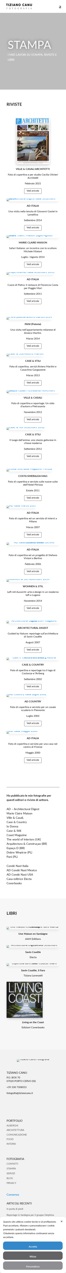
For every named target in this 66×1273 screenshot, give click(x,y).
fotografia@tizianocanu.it (20, 1093)
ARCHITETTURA (15, 1130)
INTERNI (11, 1144)
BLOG (10, 1178)
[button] (60, 8)
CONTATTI (12, 1164)
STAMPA (11, 1169)
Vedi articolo (33, 191)
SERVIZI (11, 1173)
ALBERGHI (12, 1125)
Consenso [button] (13, 1194)
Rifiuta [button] (33, 1256)
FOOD (10, 1139)
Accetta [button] (33, 1246)
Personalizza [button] (33, 1266)
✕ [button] (61, 1221)
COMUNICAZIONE (17, 1135)
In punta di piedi (15, 1209)
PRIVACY (11, 1183)
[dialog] (33, 1245)
